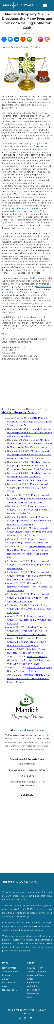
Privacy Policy (35, 968)
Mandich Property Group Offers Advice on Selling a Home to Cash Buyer (29, 564)
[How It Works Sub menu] (20, 968)
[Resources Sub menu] (17, 990)
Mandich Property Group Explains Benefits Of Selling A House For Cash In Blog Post (27, 641)
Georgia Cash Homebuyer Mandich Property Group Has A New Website (29, 587)
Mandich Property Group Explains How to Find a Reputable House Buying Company (29, 520)
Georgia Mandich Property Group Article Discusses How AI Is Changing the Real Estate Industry (29, 443)
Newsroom (33, 994)
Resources (8, 990)
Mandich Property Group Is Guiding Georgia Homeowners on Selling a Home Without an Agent (29, 498)
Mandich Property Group (18, 412)
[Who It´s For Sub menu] (19, 972)
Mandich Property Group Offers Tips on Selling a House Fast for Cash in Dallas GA (30, 509)
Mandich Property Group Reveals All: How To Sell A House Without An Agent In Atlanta (28, 660)
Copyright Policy (36, 975)
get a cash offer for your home (20, 208)
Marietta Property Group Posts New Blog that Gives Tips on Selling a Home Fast (29, 421)
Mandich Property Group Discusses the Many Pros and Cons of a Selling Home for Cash (29, 531)
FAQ (4, 986)
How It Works (10, 968)
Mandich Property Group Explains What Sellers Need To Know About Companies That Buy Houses (29, 465)
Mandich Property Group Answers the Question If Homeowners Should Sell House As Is (28, 476)
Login (30, 997)
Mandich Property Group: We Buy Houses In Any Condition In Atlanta (29, 619)
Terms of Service (37, 972)
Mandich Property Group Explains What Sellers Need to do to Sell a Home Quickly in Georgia (29, 454)
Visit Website (27, 786)
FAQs (30, 979)
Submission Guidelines (33, 984)
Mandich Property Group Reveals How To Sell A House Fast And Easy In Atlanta (29, 678)
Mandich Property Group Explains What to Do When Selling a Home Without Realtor (29, 432)
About (5, 979)
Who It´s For (9, 972)
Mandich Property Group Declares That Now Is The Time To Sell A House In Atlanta (29, 597)
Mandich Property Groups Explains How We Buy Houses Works (28, 487)
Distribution (8, 983)
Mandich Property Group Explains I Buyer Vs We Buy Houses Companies (30, 609)
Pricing (6, 975)
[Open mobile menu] (45, 5)
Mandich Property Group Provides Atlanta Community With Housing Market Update (29, 575)
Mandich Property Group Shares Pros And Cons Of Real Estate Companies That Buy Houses (27, 631)
